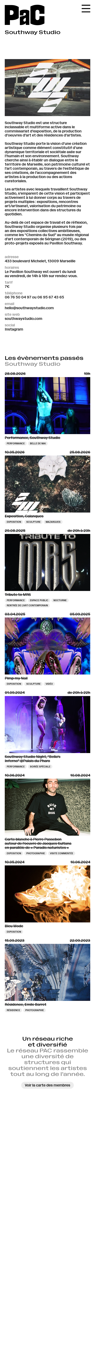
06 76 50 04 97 (18, 297)
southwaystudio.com (23, 319)
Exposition (14, 522)
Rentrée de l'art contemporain (27, 605)
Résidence (13, 1010)
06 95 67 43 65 (50, 297)
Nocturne (60, 600)
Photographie (35, 853)
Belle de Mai (38, 443)
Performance (16, 443)
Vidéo (49, 683)
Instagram (14, 329)
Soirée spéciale (40, 766)
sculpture (33, 522)
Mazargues (53, 522)
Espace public (39, 600)
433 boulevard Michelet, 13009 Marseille (40, 261)
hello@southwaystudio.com (29, 308)
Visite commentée (61, 853)
